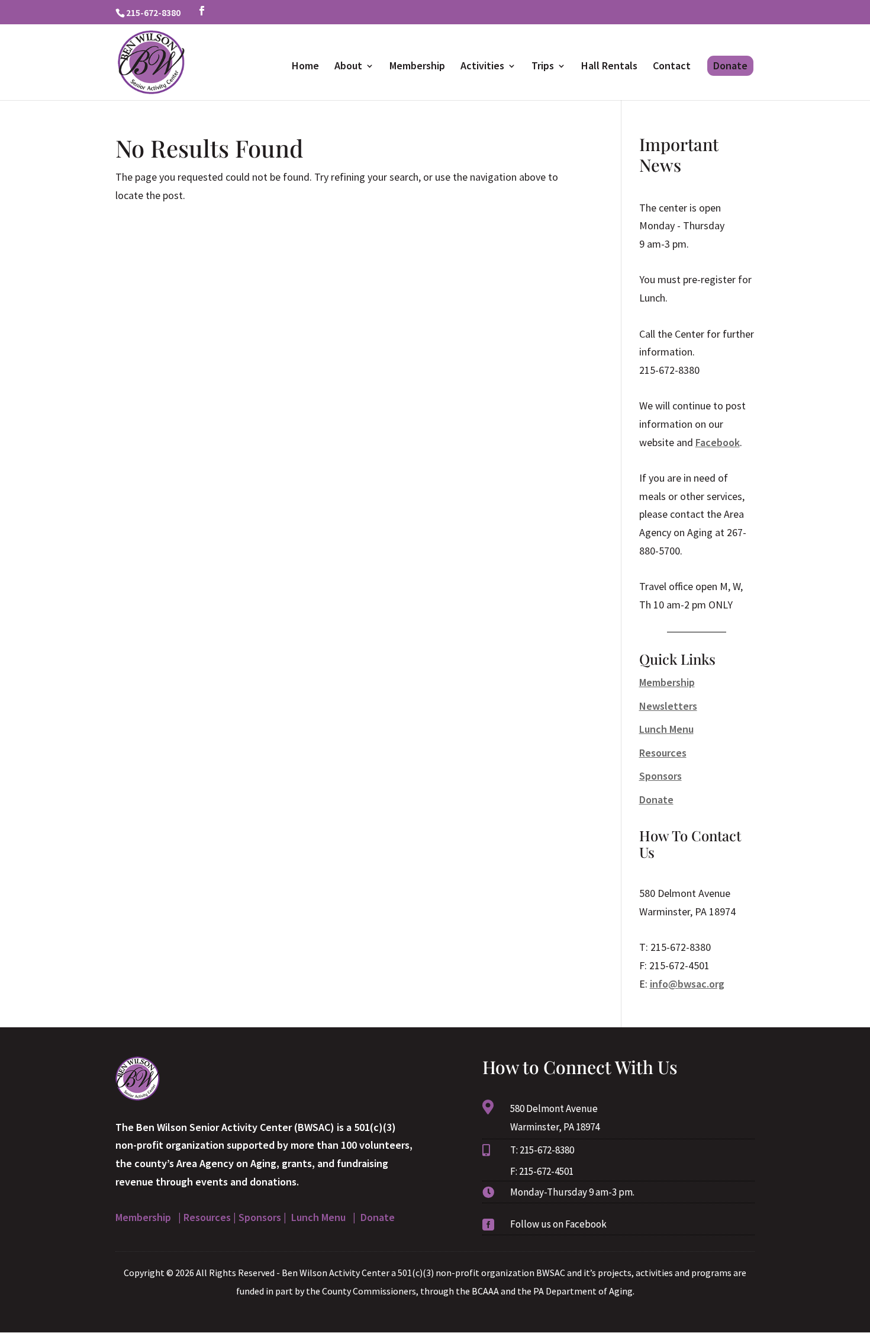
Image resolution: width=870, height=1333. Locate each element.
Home (305, 67)
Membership (417, 67)
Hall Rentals (609, 67)
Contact (672, 67)
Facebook (717, 442)
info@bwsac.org (687, 984)
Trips (542, 67)
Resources (663, 753)
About (348, 67)
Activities (482, 67)
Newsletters (668, 706)
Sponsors (660, 776)
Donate (730, 65)
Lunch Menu (666, 729)
